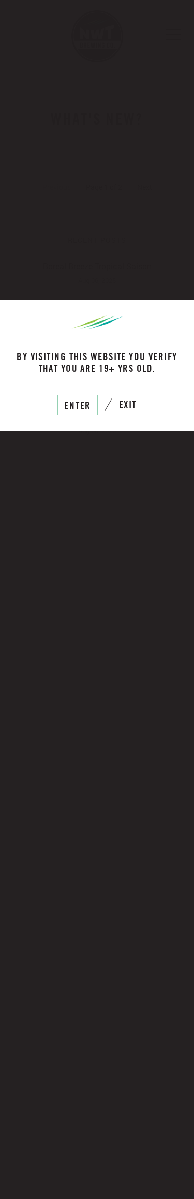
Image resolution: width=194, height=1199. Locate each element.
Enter (78, 405)
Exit (128, 404)
